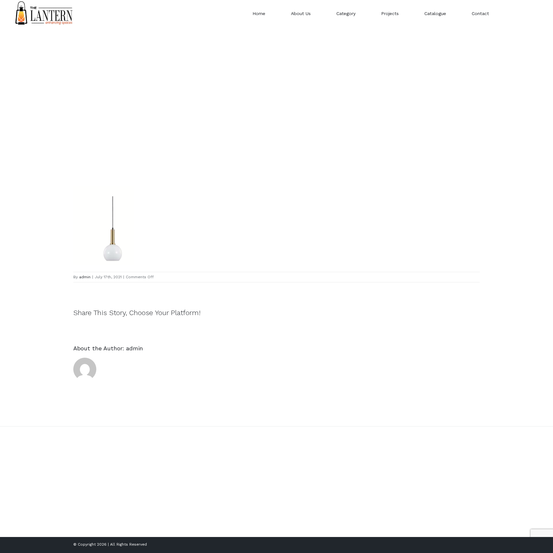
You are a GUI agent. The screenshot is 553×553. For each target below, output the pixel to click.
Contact (288, 519)
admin (85, 277)
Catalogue (290, 508)
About (286, 486)
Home (286, 475)
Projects (288, 497)
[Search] (516, 13)
